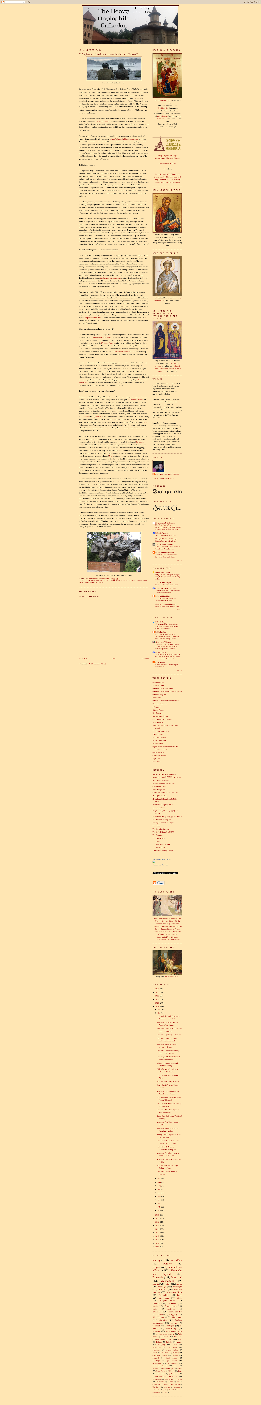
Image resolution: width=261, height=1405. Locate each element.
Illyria (160, 1314)
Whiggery (173, 1314)
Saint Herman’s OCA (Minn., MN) (167, 174)
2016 (157, 1222)
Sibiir (155, 1365)
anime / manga (167, 1368)
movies (87, 583)
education (163, 1320)
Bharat (155, 1352)
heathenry (156, 1350)
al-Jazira (165, 1352)
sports (164, 1390)
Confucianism (171, 1306)
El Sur (171, 1371)
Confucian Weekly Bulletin (165, 588)
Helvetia (170, 1382)
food (178, 1382)
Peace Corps (160, 1371)
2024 (157, 988)
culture (167, 1283)
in (167, 937)
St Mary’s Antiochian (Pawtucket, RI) (167, 177)
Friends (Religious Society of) (165, 1376)
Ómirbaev (85, 416)
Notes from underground (164, 552)
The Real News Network (161, 844)
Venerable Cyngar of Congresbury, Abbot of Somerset (169, 1029)
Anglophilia (164, 1295)
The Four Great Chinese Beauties (167, 939)
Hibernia (166, 1336)
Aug (159, 1185)
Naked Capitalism (159, 740)
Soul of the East (158, 682)
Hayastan (165, 1365)
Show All (179, 560)
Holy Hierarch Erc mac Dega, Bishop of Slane (167, 1166)
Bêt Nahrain (158, 1317)
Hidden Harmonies (162, 572)
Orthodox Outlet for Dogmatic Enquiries (167, 691)
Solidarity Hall (158, 722)
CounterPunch (158, 734)
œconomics (167, 1281)
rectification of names (174, 1331)
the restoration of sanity (165, 1334)
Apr (159, 1200)
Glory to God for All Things (166, 538)
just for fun (173, 1374)
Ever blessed (162, 108)
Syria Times (157, 826)
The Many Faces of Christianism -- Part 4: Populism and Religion (166, 556)
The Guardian (158, 835)
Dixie (175, 1344)
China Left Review (159, 755)
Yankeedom (160, 1339)
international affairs (132, 581)
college (175, 1355)
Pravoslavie (157, 697)
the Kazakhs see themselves (110, 278)
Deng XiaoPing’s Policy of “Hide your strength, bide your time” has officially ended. (167, 576)
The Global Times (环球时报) (163, 832)
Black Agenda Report (160, 716)
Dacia (180, 1371)
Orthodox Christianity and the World (166, 700)
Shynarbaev (97, 416)
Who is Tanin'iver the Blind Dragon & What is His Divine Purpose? (167, 548)
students (158, 366)
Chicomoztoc (157, 1379)
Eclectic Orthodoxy (162, 533)
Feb (159, 1207)
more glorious (162, 116)
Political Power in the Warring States (167, 606)
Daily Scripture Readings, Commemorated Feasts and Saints (167, 156)
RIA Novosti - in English (162, 819)
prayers (156, 1267)
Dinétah (171, 1390)
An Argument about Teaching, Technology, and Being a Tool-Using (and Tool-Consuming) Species (167, 636)
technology (157, 1347)
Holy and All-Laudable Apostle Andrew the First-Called (168, 1017)
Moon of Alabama (159, 737)
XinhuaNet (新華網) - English (163, 850)
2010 (157, 1243)
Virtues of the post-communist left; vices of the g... (168, 1064)
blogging (161, 1344)
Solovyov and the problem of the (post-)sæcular (169, 1135)
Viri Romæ (164, 1297)
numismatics (156, 1392)
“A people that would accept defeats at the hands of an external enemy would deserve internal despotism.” (167, 656)
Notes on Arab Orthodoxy (165, 522)
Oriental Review (158, 710)
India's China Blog (162, 596)
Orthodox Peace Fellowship (163, 688)
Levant (179, 1283)
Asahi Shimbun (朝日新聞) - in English (167, 777)
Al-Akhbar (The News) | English (164, 774)
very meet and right (165, 100)
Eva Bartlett (157, 713)
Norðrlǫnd (169, 1325)
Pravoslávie (176, 1260)
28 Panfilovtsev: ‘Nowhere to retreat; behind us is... (167, 1070)
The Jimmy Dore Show (161, 731)
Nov (159, 1013)
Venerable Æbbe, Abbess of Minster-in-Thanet (167, 1045)
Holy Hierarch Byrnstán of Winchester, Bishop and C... (168, 1148)
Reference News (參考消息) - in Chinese (167, 816)
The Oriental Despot (163, 582)
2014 (157, 1229)
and (167, 918)
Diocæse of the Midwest (167, 163)
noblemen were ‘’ (122, 351)
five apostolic (174, 363)
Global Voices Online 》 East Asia (165, 792)
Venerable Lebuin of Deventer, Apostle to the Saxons (168, 1092)
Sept (159, 1182)
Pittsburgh (156, 1360)
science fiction (172, 1350)
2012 (157, 1236)
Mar (159, 1203)
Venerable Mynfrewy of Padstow (169, 1034)
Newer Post (83, 658)
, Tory (167, 923)
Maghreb (156, 1358)
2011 (157, 1239)
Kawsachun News (159, 807)
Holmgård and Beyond (112, 581)
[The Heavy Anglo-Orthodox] (154, 862)
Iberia (165, 1384)
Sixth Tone (157, 761)
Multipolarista (158, 743)
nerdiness (171, 1309)
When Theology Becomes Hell (165, 535)
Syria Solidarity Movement (163, 719)
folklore (155, 1368)
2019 (157, 1006)
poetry (180, 1339)
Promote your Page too (160, 865)
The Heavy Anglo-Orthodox (162, 859)
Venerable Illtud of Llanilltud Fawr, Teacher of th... (167, 1129)
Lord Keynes (160, 662)
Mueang (176, 1352)
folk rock (160, 1374)
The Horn (156, 1387)
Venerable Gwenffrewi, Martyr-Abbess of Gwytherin (168, 1154)
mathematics (156, 1390)
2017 (157, 1218)
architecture (157, 1363)
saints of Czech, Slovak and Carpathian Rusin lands (167, 368)
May (159, 1196)
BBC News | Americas (161, 780)
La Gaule (172, 1303)
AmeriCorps (160, 1382)
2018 (157, 1215)
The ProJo (156, 841)
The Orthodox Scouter (164, 544)
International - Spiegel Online (163, 804)
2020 (157, 1003)
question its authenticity (102, 337)
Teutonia (102, 583)
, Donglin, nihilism (167, 926)
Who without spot (159, 118)
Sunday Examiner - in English (164, 822)
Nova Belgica (175, 1384)
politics (93, 583)
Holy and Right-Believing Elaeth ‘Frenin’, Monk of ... (169, 1098)
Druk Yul (167, 1387)
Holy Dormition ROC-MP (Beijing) (167, 179)
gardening (177, 1387)
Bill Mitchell (160, 621)
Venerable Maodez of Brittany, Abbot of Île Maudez (168, 1051)
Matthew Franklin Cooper (167, 474)
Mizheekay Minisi (174, 1292)
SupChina (156, 758)
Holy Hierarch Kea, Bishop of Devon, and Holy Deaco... (167, 1142)
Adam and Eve (175, 1311)
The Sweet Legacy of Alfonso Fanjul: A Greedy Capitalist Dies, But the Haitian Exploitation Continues (167, 646)
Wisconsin (168, 1379)
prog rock (164, 1392)
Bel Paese (172, 1347)
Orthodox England (159, 694)
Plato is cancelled (171, 976)
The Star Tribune (159, 847)
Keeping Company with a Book (165, 541)
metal (155, 1309)
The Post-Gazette (159, 838)
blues (178, 1390)
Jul (159, 1189)
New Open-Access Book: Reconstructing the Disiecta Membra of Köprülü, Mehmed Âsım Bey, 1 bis (168, 527)
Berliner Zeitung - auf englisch (164, 783)
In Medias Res (160, 632)
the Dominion (172, 1363)
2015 (157, 1225)
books (179, 1295)
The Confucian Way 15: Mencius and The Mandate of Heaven (167, 591)
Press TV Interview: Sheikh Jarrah (166, 585)
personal (156, 1325)
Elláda (179, 1297)
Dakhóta (169, 1342)
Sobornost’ (157, 707)
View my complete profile (163, 478)
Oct (159, 1178)
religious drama (167, 1300)
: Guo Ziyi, (167, 931)
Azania (179, 1368)
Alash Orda (90, 581)
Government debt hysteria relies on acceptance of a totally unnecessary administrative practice (166, 626)
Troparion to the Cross (93, 317)
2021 (157, 999)
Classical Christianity (160, 703)
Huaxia (156, 1283)
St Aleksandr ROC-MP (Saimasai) (167, 182)
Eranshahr (157, 1311)
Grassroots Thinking (163, 642)
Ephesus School (158, 685)
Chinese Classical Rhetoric (165, 604)
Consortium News (159, 786)
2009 (157, 1246)
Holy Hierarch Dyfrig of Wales (168, 1081)
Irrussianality (160, 652)
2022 (157, 996)
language (156, 1331)
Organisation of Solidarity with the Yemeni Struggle (165, 747)
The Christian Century (161, 829)
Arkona (171, 1339)
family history (172, 1358)
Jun (159, 1192)
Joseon (175, 1365)
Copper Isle (156, 1384)
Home (114, 658)
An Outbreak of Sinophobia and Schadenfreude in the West (165, 599)
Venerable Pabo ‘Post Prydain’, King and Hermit (168, 1111)
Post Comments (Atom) (97, 664)
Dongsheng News (159, 789)
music (155, 1306)
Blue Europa (171, 1328)
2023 (157, 992)
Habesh (159, 1342)
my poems (179, 1379)
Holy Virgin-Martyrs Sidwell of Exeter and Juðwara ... (168, 1058)
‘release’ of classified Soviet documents (124, 139)
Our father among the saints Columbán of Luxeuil (167, 1039)
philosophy (177, 1286)
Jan (159, 1210)
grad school (172, 1360)
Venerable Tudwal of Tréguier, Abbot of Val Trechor (168, 1023)
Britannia (158, 1277)
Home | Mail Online (160, 796)
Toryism (162, 1289)
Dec (159, 1009)
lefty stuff (176, 1277)
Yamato (179, 1342)
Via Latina (178, 1336)
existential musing (160, 1355)
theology (162, 1286)
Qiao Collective (158, 752)
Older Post (145, 658)
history (99, 581)
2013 (157, 1232)
